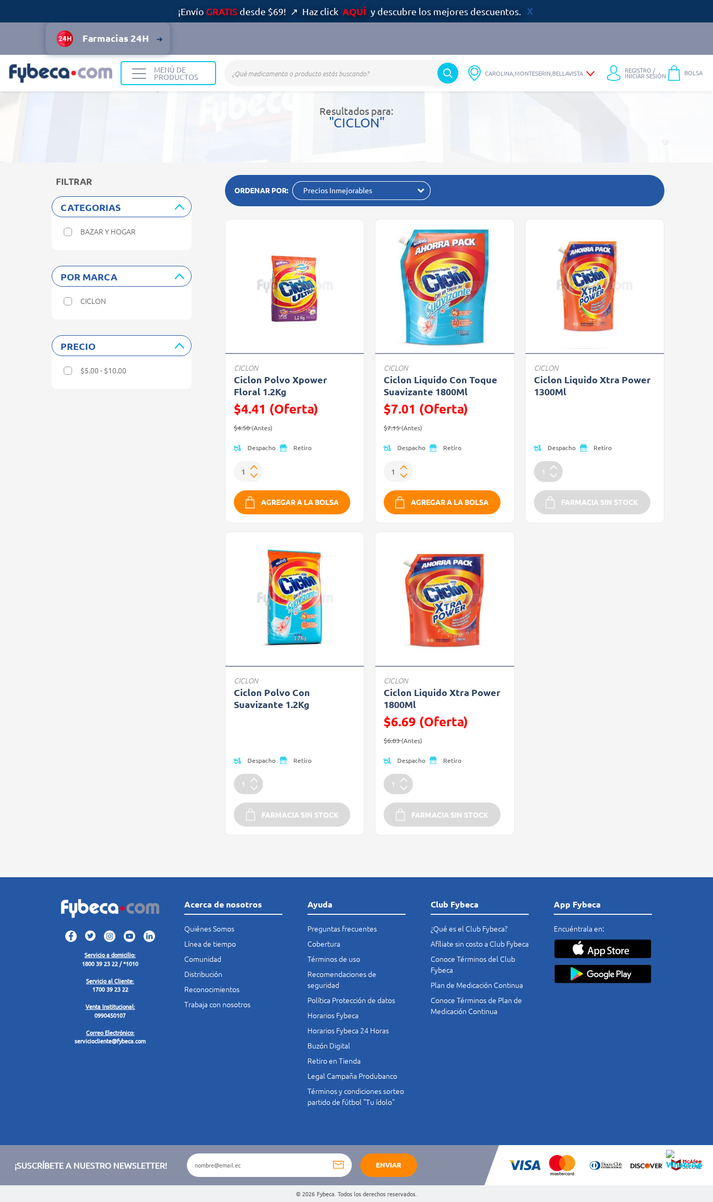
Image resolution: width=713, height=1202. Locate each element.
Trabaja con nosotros (217, 1004)
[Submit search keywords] (447, 73)
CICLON (246, 367)
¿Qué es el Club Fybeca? (469, 928)
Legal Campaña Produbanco (352, 1075)
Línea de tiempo (210, 943)
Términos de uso (333, 958)
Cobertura (323, 943)
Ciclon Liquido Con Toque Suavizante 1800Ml (440, 385)
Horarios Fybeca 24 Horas (348, 1030)
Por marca (89, 276)
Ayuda (319, 904)
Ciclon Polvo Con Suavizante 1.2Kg (272, 698)
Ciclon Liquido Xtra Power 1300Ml (592, 385)
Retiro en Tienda (334, 1060)
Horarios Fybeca (333, 1015)
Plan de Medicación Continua (477, 985)
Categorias (91, 207)
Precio (78, 346)
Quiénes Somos (209, 928)
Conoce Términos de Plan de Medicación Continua (476, 1005)
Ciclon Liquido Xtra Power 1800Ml (442, 698)
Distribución (203, 974)
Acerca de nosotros (223, 904)
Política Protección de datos (351, 1000)
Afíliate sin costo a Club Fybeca (480, 943)
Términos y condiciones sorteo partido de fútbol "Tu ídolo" (355, 1096)
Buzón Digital (328, 1045)
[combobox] (342, 73)
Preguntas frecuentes (342, 928)
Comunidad (202, 958)
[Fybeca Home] (60, 73)
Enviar (388, 1164)
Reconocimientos (212, 989)
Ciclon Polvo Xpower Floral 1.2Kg (280, 385)
